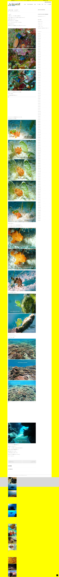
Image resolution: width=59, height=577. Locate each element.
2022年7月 (39, 43)
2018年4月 (39, 124)
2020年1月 (39, 90)
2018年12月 (39, 111)
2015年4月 (39, 181)
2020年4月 (39, 85)
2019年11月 (39, 93)
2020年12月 (39, 72)
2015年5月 (39, 179)
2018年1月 (39, 129)
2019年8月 (39, 98)
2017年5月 (39, 142)
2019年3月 (39, 106)
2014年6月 (39, 197)
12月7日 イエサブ (40, 23)
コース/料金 (38, 4)
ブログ (45, 4)
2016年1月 (39, 166)
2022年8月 (39, 41)
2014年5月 (39, 199)
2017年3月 (39, 145)
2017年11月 (39, 132)
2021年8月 (39, 59)
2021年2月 (39, 69)
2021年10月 (39, 56)
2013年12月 (39, 207)
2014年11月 (39, 189)
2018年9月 (39, 116)
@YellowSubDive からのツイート (42, 16)
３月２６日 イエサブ (33, 461)
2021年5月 (39, 64)
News (35, 4)
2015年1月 (39, 186)
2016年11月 (39, 150)
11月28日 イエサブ (40, 26)
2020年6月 (39, 82)
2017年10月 (39, 134)
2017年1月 (39, 147)
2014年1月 (39, 205)
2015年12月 (39, 168)
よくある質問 (49, 4)
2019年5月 (39, 103)
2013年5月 (39, 218)
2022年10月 (39, 38)
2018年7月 (39, 119)
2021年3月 (39, 67)
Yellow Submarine (30, 4)
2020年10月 (39, 75)
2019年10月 (39, 95)
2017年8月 (39, 137)
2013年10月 (39, 210)
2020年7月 (39, 80)
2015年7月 (39, 176)
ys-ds (13, 11)
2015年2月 (39, 184)
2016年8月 (39, 155)
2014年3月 (39, 202)
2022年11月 (39, 36)
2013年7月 (39, 215)
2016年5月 (39, 160)
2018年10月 (39, 114)
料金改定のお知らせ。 (40, 21)
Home (25, 4)
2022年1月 (39, 51)
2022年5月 (39, 46)
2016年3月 (39, 163)
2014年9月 (39, 192)
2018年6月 (39, 121)
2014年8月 (39, 194)
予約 (42, 4)
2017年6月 (39, 140)
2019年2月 (39, 108)
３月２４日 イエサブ (11, 461)
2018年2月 (39, 127)
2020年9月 (39, 77)
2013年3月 (39, 220)
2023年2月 (39, 33)
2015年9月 (39, 173)
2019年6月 (39, 101)
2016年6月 (39, 158)
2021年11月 (39, 54)
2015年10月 (39, 171)
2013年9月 (39, 212)
